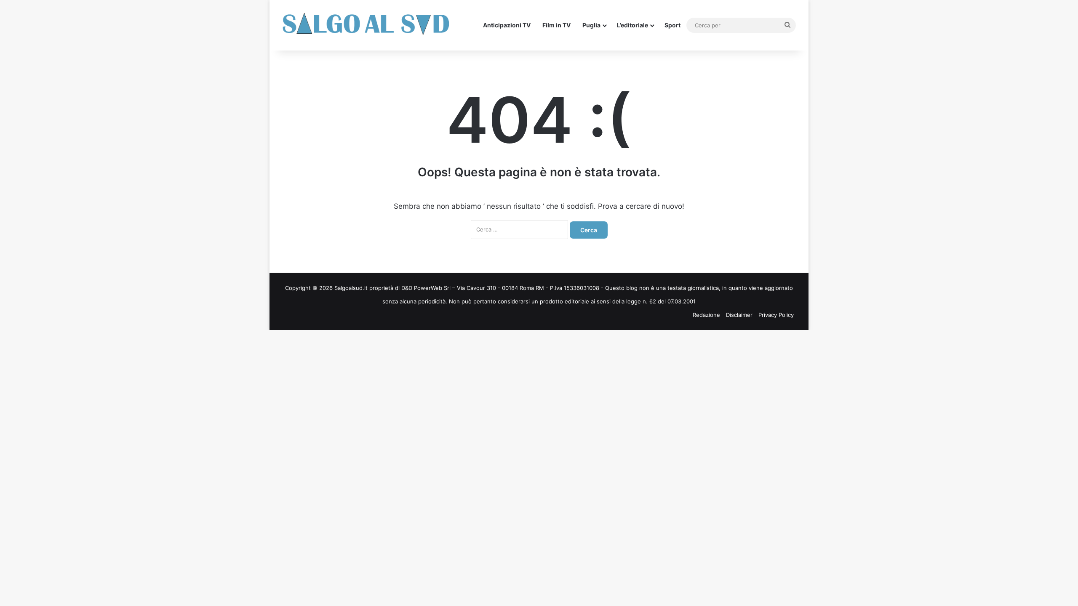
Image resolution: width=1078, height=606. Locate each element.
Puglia (591, 25)
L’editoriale (632, 25)
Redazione (706, 314)
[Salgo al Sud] (366, 25)
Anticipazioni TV (507, 25)
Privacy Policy (776, 314)
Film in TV (556, 25)
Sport (672, 25)
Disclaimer (739, 314)
